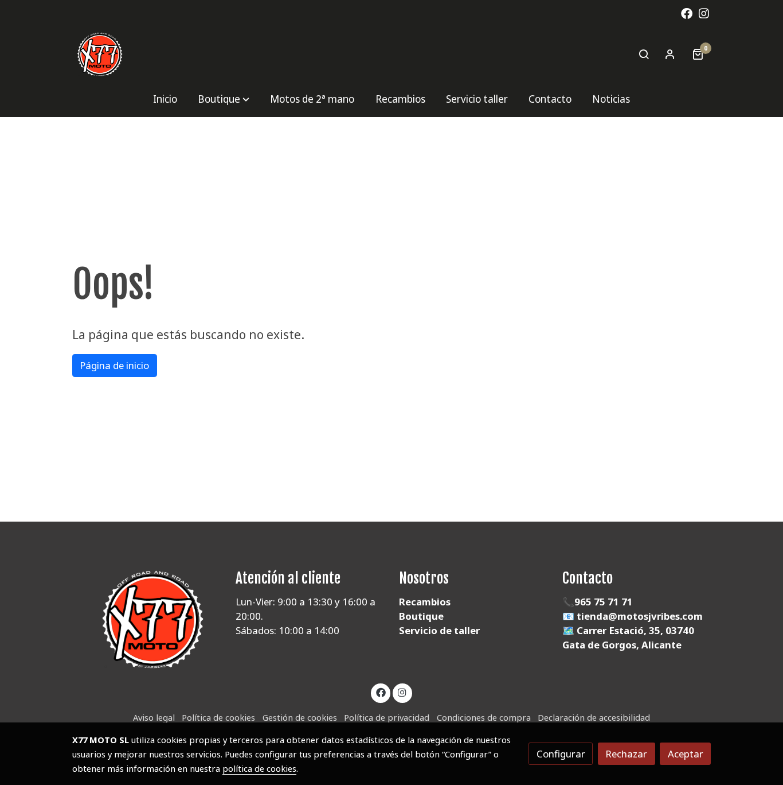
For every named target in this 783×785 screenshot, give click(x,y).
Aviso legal (154, 717)
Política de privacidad (386, 717)
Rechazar (626, 753)
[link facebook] (686, 12)
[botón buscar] (644, 54)
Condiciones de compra (484, 717)
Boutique (421, 616)
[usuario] (670, 54)
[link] (100, 54)
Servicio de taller (439, 630)
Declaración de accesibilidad (594, 717)
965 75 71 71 (603, 601)
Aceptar (685, 753)
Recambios (425, 601)
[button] (223, 99)
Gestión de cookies (300, 717)
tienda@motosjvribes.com (640, 616)
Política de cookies (218, 717)
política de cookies (259, 768)
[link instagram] (704, 12)
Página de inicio (114, 365)
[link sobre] (146, 619)
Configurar (561, 753)
